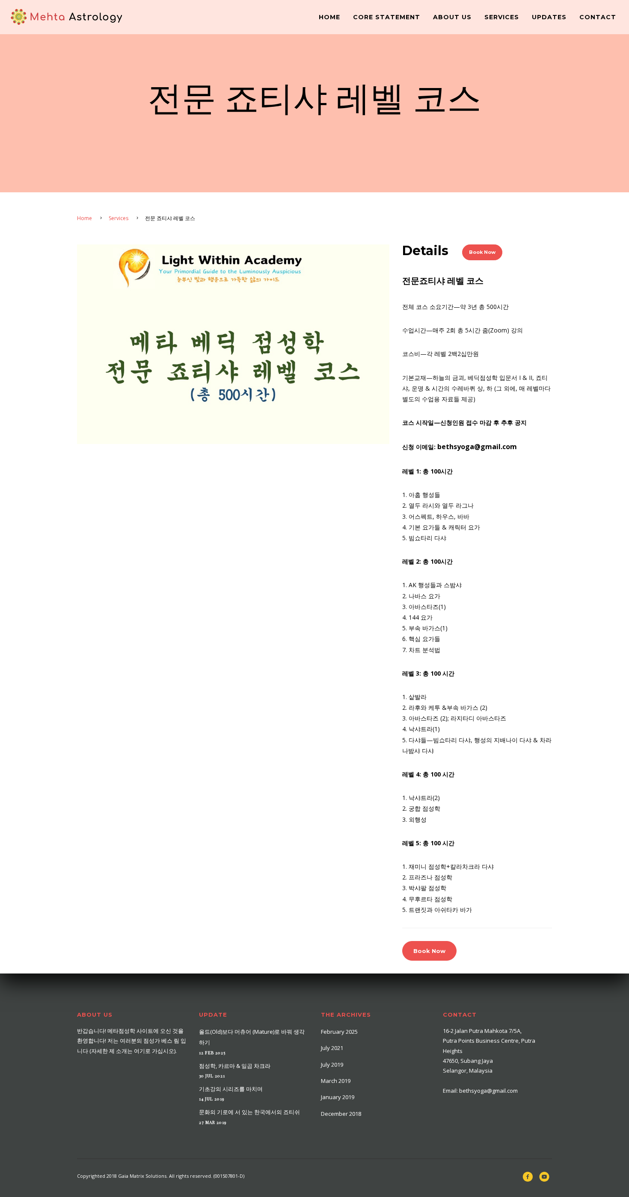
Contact (597, 17)
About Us (452, 17)
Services (501, 17)
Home (329, 17)
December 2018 (341, 1114)
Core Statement (386, 17)
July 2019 (332, 1064)
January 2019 (337, 1097)
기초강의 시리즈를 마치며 (231, 1089)
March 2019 (335, 1081)
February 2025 (339, 1031)
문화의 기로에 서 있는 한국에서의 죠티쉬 (249, 1112)
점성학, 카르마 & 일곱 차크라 (234, 1066)
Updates (549, 17)
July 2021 (332, 1048)
